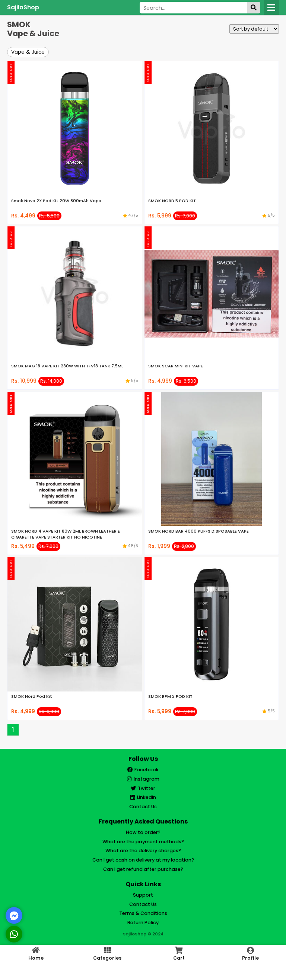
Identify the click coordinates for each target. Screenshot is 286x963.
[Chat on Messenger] (14, 915)
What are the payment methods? (143, 841)
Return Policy (143, 922)
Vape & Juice (28, 52)
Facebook (146, 769)
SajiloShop (23, 7)
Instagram (146, 779)
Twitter (146, 788)
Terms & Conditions (143, 913)
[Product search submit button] (253, 7)
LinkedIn (146, 797)
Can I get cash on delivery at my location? (143, 860)
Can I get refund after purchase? (143, 869)
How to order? (143, 832)
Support (143, 895)
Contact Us (143, 806)
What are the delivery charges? (143, 850)
